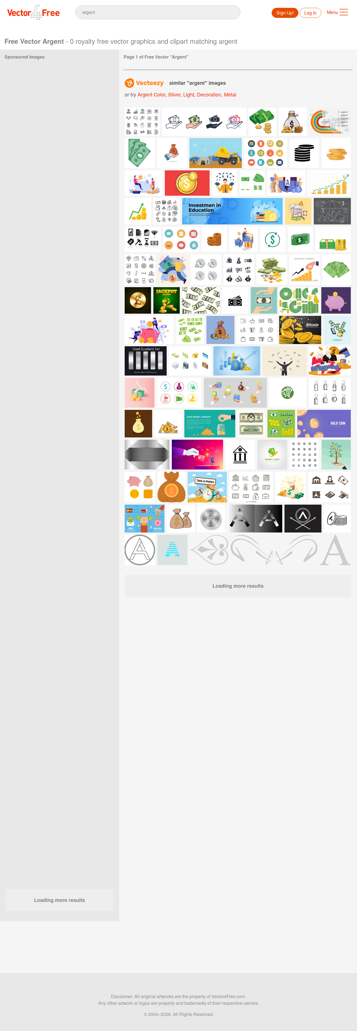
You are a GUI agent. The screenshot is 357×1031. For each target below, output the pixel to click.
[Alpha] (335, 550)
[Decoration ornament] (209, 550)
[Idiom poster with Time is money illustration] (207, 487)
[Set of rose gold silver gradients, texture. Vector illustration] (96, 83)
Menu (332, 12)
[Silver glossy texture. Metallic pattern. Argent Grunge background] (59, 284)
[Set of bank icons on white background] (329, 487)
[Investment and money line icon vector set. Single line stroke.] (140, 269)
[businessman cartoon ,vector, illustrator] (96, 309)
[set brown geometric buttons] (96, 334)
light (188, 94)
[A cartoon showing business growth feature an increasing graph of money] (304, 269)
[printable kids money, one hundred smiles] (251, 423)
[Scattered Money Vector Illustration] (201, 300)
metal (230, 94)
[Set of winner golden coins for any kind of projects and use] (166, 300)
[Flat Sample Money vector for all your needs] (281, 423)
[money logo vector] (288, 393)
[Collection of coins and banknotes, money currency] (299, 300)
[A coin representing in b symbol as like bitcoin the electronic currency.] (59, 108)
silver (174, 94)
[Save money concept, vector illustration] (264, 300)
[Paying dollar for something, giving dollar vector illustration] (23, 158)
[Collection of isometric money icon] (190, 361)
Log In (310, 12)
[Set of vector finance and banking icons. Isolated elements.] (238, 269)
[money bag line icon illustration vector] (59, 83)
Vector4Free (34, 12)
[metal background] (59, 434)
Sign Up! (285, 12)
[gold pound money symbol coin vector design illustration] (138, 300)
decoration (209, 94)
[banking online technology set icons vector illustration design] (140, 487)
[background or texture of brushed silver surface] (59, 384)
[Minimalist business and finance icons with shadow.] (143, 239)
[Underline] (274, 550)
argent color (151, 94)
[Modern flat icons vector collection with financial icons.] (181, 239)
